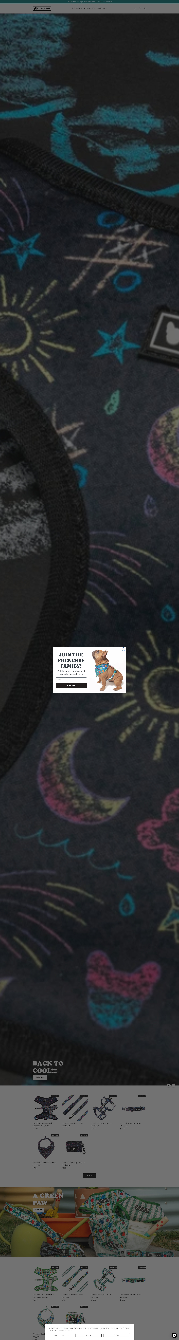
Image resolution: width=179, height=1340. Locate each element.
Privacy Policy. (66, 1330)
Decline (116, 1335)
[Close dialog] (123, 649)
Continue (71, 685)
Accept (88, 1335)
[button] (174, 1335)
